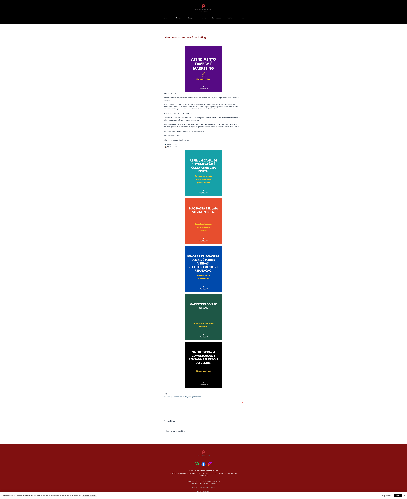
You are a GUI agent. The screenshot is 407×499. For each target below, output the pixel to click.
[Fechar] (404, 495)
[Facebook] (203, 464)
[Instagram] (210, 464)
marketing (167, 397)
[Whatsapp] (196, 464)
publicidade (196, 397)
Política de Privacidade (89, 496)
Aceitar (397, 496)
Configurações (386, 496)
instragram (187, 397)
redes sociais (177, 397)
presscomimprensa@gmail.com (206, 471)
